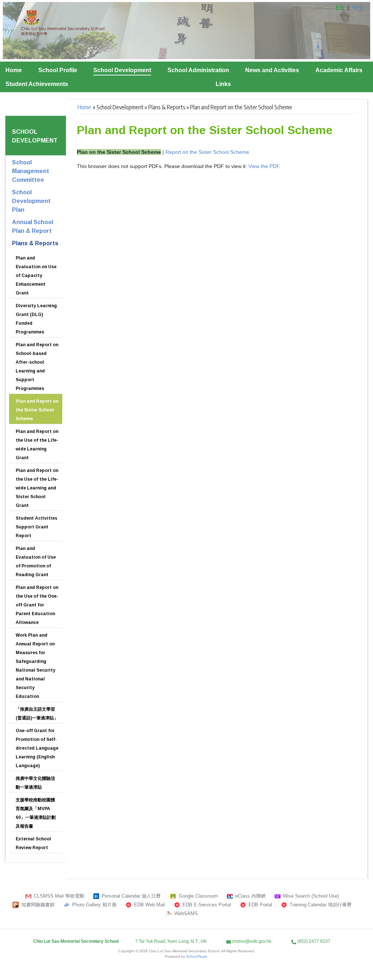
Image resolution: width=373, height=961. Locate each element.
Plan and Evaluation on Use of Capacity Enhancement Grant (36, 275)
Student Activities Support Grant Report (36, 527)
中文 (358, 8)
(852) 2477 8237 (313, 941)
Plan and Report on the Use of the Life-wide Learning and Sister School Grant (37, 488)
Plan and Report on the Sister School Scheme (37, 410)
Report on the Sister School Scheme (207, 152)
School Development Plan (31, 201)
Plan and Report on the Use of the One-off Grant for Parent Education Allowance (37, 605)
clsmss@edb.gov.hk (251, 941)
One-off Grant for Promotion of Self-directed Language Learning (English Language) (37, 748)
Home (13, 70)
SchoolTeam (196, 956)
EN (340, 8)
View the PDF (263, 166)
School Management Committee (30, 171)
